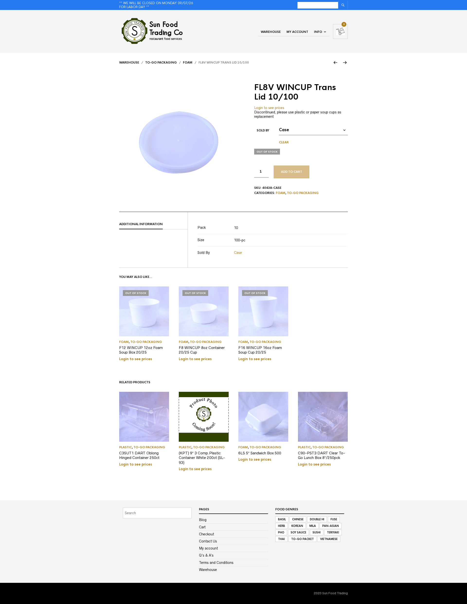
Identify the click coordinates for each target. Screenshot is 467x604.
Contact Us (208, 541)
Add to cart (291, 172)
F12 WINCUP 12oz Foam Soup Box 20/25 (141, 350)
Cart (202, 527)
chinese (298, 519)
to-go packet (302, 539)
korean (297, 526)
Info (318, 32)
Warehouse (271, 32)
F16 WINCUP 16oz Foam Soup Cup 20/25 (260, 350)
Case (238, 253)
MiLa (312, 526)
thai (281, 539)
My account (297, 32)
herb (281, 526)
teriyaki (333, 532)
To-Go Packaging (161, 62)
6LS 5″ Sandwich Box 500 (259, 453)
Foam (187, 62)
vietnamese (329, 539)
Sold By (263, 130)
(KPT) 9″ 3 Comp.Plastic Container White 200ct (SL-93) (202, 458)
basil (282, 519)
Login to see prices (269, 108)
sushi (317, 532)
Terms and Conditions (216, 563)
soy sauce (298, 532)
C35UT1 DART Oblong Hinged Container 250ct (139, 455)
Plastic (125, 447)
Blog (203, 520)
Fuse (334, 519)
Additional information (141, 224)
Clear (284, 142)
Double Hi (317, 519)
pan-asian (330, 526)
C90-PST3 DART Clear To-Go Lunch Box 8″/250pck (321, 455)
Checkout (206, 534)
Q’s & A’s (206, 555)
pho (281, 532)
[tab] (153, 224)
